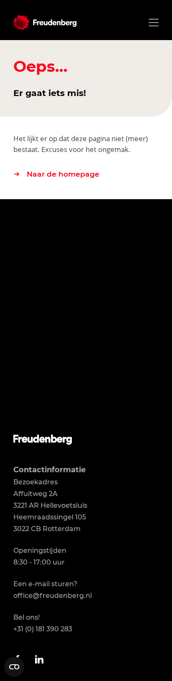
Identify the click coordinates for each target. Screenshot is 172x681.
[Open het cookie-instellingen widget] (14, 667)
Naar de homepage (63, 174)
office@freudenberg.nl (52, 596)
